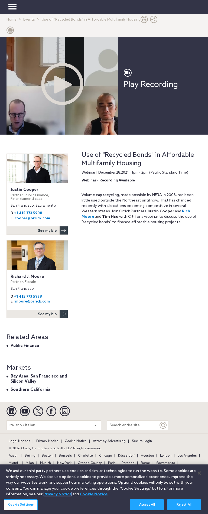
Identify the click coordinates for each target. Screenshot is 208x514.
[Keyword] (163, 425)
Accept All (147, 505)
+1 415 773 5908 (28, 213)
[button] (154, 20)
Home (11, 20)
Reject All (184, 505)
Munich (45, 463)
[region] (104, 489)
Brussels (65, 456)
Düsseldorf (126, 456)
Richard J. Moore (27, 279)
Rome (145, 463)
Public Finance (25, 345)
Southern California (30, 389)
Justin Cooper (30, 194)
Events (29, 20)
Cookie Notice (76, 441)
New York (64, 463)
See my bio (47, 231)
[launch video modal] (62, 84)
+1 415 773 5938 (28, 297)
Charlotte (85, 456)
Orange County (90, 463)
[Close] (199, 473)
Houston (147, 456)
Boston (47, 456)
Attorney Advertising (109, 441)
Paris (111, 463)
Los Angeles (187, 456)
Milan (30, 463)
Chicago (105, 456)
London (165, 456)
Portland (128, 463)
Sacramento (165, 463)
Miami (13, 463)
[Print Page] (10, 31)
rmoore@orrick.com (32, 302)
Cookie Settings (21, 505)
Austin (13, 456)
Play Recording (150, 85)
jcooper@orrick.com (32, 218)
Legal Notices (19, 441)
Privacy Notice (47, 441)
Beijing (30, 456)
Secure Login (142, 441)
